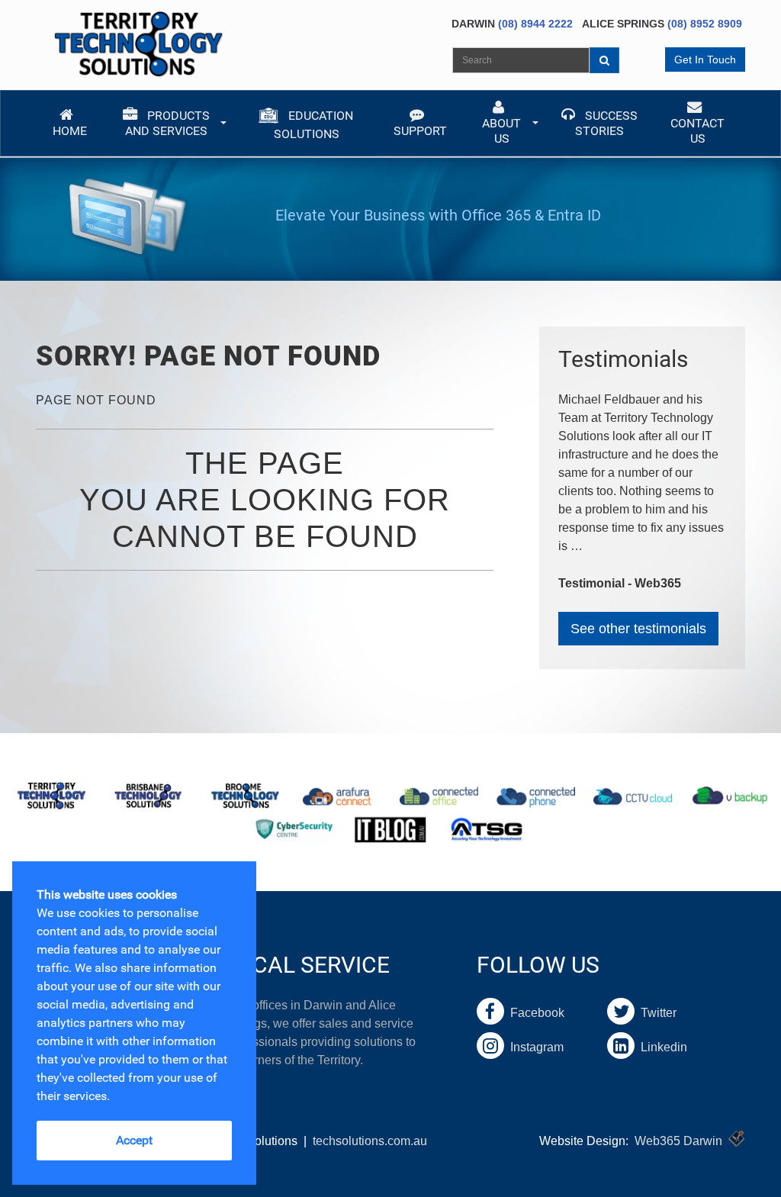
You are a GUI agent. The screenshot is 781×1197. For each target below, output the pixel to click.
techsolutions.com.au (370, 1140)
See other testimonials (638, 628)
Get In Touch (705, 59)
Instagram (534, 1047)
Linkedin (661, 1047)
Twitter (656, 1012)
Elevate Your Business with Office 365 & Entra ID (438, 215)
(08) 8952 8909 (704, 24)
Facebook (534, 1012)
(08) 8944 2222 (535, 24)
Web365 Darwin (678, 1140)
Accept (134, 1140)
